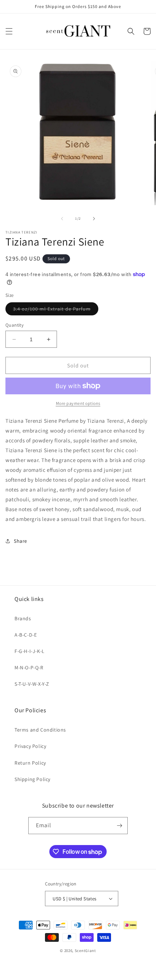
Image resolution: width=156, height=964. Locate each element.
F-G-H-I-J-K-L (30, 651)
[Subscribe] (119, 825)
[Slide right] (94, 219)
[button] (9, 31)
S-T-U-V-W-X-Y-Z (32, 684)
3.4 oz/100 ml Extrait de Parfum (55, 310)
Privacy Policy (30, 746)
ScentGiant (85, 950)
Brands (23, 618)
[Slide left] (62, 219)
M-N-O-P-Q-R (29, 667)
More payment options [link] (78, 403)
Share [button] (20, 541)
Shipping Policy (32, 779)
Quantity (14, 325)
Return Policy (30, 763)
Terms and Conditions (40, 729)
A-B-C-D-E (26, 635)
